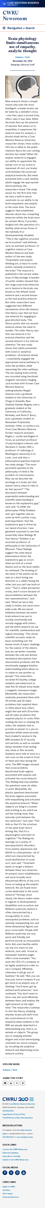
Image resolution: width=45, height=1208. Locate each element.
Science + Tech (10, 1070)
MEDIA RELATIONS (12, 1125)
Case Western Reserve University (22, 1104)
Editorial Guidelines (10, 1153)
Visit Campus (7, 1193)
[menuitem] (22, 1149)
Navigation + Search (18, 28)
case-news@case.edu (24, 1137)
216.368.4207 (8, 1137)
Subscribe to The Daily (11, 1156)
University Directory (10, 1197)
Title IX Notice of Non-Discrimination (17, 1118)
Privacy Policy (19, 1114)
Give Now (6, 1190)
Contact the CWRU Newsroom (14, 1149)
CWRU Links (9, 1182)
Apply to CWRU (8, 1187)
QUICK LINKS (9, 1145)
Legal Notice (7, 1114)
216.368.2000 (8, 1111)
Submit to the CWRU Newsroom (15, 1160)
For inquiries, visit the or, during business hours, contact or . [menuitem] (17, 1133)
